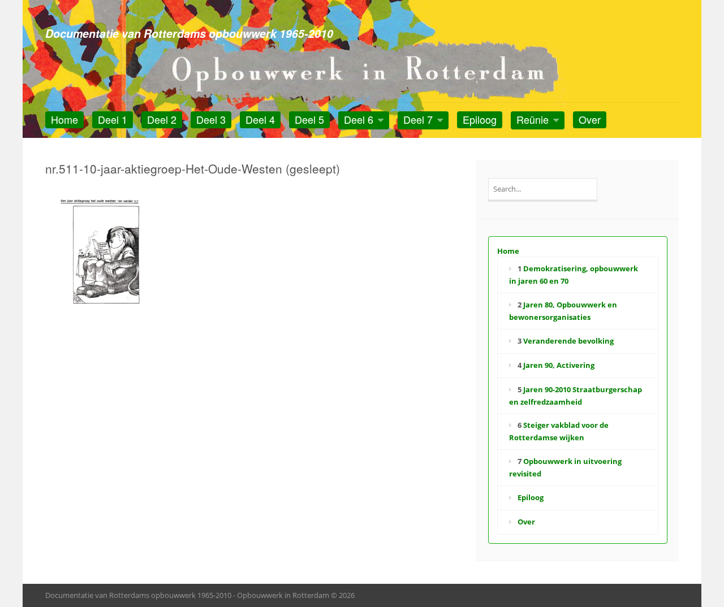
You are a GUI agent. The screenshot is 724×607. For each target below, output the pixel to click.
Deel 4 (260, 119)
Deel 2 (161, 119)
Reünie (532, 119)
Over (590, 119)
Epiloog (480, 119)
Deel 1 (112, 119)
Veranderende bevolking (568, 341)
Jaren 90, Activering (558, 365)
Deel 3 (211, 119)
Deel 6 (358, 119)
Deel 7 (418, 119)
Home (64, 119)
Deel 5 (309, 119)
